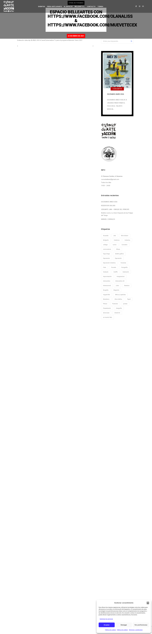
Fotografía (124, 267)
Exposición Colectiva (109, 263)
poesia (125, 303)
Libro (117, 285)
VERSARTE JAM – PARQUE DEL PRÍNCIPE (115, 209)
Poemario (115, 303)
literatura (126, 285)
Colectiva (127, 240)
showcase (106, 313)
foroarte (113, 267)
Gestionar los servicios (106, 619)
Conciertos (117, 89)
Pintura (105, 303)
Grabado (105, 272)
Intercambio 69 (119, 281)
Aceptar (107, 625)
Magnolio (116, 290)
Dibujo (118, 249)
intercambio (106, 281)
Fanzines (123, 263)
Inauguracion (120, 276)
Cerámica (116, 240)
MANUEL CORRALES (108, 219)
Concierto (124, 244)
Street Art (117, 313)
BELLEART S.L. (80, 6)
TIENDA (100, 6)
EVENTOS (41, 6)
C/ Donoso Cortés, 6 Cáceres (111, 176)
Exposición (118, 258)
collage (105, 244)
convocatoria (107, 249)
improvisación (107, 276)
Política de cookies (110, 630)
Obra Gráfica (118, 299)
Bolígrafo (106, 240)
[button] (148, 603)
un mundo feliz (107, 317)
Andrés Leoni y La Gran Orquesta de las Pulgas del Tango (117, 214)
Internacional (107, 285)
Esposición (106, 258)
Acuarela (105, 235)
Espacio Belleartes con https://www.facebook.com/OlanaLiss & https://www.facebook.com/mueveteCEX (92, 18)
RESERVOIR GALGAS (108, 206)
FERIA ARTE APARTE (54, 6)
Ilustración (126, 272)
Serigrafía (119, 308)
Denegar (124, 625)
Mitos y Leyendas (120, 294)
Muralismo (106, 299)
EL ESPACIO (68, 6)
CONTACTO (91, 6)
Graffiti (116, 272)
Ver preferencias (141, 625)
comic (114, 244)
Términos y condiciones (136, 630)
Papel (128, 299)
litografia (105, 290)
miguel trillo (106, 294)
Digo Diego (106, 254)
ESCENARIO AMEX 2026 (115, 94)
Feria (104, 267)
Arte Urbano (124, 235)
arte (115, 235)
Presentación (107, 308)
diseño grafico (119, 254)
